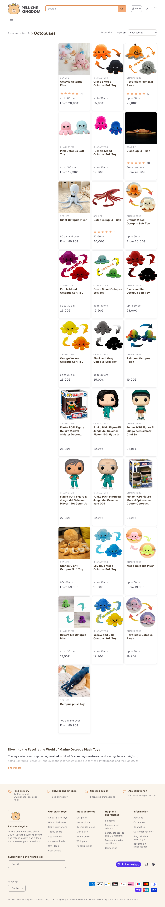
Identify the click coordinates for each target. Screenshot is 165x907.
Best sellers (54, 850)
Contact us (111, 848)
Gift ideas (53, 846)
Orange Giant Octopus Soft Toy (71, 567)
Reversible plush (86, 827)
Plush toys (13, 33)
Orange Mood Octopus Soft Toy (105, 83)
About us (138, 817)
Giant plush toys (57, 822)
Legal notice (110, 899)
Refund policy (43, 899)
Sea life (26, 33)
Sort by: (121, 32)
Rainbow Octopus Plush (138, 360)
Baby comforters (57, 827)
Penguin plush (84, 846)
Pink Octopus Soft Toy (72, 152)
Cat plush (82, 817)
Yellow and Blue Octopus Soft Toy (105, 636)
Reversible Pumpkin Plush (140, 83)
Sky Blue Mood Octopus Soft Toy (105, 567)
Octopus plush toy (72, 704)
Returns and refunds (112, 826)
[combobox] (82, 9)
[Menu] (11, 20)
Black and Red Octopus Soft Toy (138, 290)
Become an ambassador (140, 845)
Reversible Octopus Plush (73, 636)
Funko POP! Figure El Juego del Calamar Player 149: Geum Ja (73, 500)
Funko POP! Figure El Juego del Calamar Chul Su (140, 431)
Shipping (110, 820)
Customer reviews (143, 831)
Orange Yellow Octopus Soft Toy (71, 360)
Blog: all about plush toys (141, 838)
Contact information (128, 899)
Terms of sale (94, 899)
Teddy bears (55, 831)
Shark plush (83, 836)
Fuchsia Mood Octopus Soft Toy (105, 152)
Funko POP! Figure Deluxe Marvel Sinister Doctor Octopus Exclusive (72, 431)
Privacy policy (59, 899)
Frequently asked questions (114, 841)
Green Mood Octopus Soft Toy (107, 290)
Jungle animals (56, 841)
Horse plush (83, 822)
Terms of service (77, 899)
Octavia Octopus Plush (71, 83)
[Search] (122, 9)
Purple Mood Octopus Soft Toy (71, 290)
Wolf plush (82, 841)
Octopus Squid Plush (107, 220)
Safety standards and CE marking (114, 834)
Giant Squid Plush (138, 150)
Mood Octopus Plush (141, 565)
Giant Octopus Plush (73, 220)
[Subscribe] (62, 864)
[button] (155, 8)
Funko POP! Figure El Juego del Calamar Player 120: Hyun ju (107, 431)
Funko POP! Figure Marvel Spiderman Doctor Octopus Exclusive (139, 500)
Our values (139, 822)
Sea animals (55, 836)
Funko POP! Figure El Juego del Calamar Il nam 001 (107, 500)
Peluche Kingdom (25, 899)
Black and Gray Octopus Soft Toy (105, 360)
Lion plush (82, 831)
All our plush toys (58, 817)
